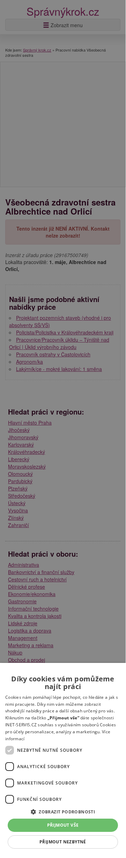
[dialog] (63, 759)
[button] (62, 811)
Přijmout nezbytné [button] (62, 842)
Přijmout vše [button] (63, 825)
